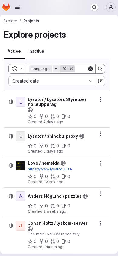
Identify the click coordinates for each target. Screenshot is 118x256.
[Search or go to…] (94, 7)
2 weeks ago (54, 211)
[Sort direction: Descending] (100, 81)
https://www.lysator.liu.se (50, 169)
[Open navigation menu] (17, 7)
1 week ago (53, 182)
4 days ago (53, 122)
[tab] (14, 51)
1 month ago (54, 246)
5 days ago (53, 151)
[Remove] (71, 68)
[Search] (100, 69)
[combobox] (51, 81)
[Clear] (90, 68)
